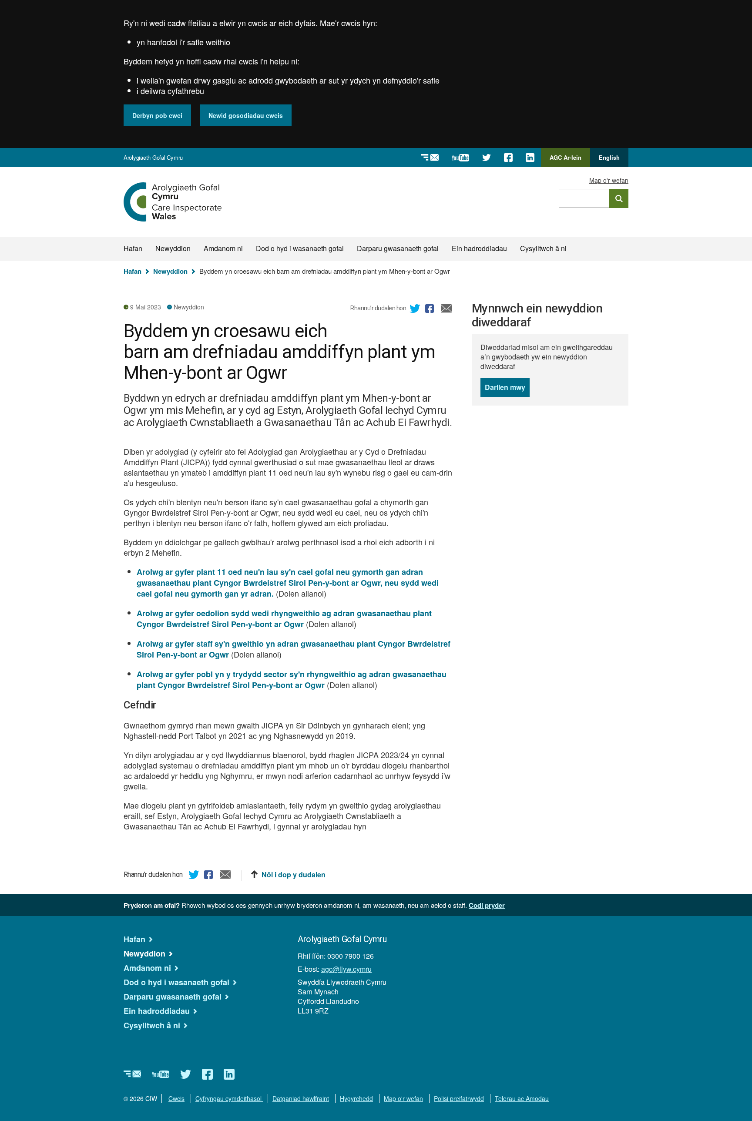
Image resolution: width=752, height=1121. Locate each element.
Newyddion (173, 248)
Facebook (430, 309)
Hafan (133, 248)
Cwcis (176, 1098)
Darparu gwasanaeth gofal (398, 248)
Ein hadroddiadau (479, 248)
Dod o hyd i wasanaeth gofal (300, 248)
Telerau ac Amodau (522, 1098)
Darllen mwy (507, 389)
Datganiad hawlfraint (300, 1098)
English (609, 157)
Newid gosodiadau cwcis (245, 115)
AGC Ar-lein (568, 160)
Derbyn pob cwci (157, 115)
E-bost (446, 309)
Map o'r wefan (608, 180)
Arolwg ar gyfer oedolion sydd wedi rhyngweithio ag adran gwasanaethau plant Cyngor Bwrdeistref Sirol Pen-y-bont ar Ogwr (284, 618)
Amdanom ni (223, 248)
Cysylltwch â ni (543, 248)
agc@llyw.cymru (346, 969)
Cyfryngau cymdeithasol (229, 1098)
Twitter (415, 309)
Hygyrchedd (356, 1098)
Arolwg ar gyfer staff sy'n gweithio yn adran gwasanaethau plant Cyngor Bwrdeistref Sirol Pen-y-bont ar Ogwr (293, 649)
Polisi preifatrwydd (459, 1098)
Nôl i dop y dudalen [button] (294, 874)
